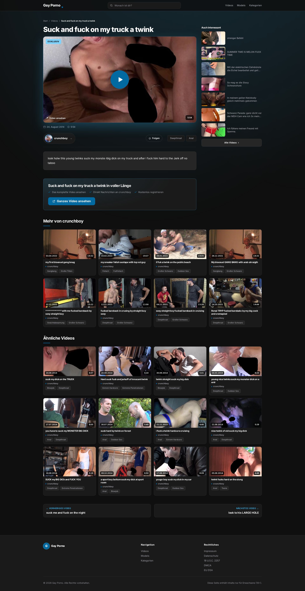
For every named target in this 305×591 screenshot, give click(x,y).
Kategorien (255, 5)
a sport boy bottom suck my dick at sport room (122, 481)
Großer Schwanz (165, 271)
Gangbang (51, 271)
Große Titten (66, 271)
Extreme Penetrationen (132, 388)
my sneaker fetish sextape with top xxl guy (123, 262)
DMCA (207, 565)
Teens (224, 488)
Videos (229, 5)
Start (45, 21)
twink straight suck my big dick (172, 379)
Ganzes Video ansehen (76, 202)
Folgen (155, 139)
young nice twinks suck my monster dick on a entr (235, 381)
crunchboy (52, 266)
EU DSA (208, 570)
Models (241, 5)
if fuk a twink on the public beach (173, 262)
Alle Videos (231, 142)
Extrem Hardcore (110, 388)
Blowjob (50, 388)
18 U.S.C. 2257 (212, 560)
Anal (191, 138)
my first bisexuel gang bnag (60, 262)
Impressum (210, 551)
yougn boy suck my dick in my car (174, 479)
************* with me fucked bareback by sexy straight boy (68, 312)
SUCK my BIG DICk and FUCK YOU (63, 479)
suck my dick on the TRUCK (59, 379)
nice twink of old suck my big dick (229, 430)
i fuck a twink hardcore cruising (172, 430)
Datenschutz (211, 555)
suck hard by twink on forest (116, 430)
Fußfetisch (118, 271)
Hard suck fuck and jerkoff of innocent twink (124, 379)
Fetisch (105, 271)
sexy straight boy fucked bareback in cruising (180, 310)
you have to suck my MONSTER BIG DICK (66, 430)
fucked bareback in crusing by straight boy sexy (123, 312)
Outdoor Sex (183, 271)
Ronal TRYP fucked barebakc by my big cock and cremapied (234, 312)
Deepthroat (176, 138)
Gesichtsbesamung (55, 322)
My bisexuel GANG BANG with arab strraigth (234, 262)
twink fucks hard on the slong (227, 479)
